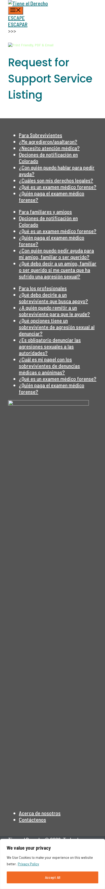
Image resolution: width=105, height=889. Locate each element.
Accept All (52, 877)
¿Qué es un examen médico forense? (57, 187)
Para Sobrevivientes (40, 135)
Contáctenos (32, 819)
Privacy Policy (28, 864)
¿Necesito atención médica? (49, 148)
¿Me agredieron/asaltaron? (48, 141)
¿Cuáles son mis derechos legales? (56, 180)
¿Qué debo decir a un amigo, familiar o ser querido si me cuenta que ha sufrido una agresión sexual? (57, 269)
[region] (52, 864)
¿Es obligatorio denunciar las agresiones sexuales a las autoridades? (50, 346)
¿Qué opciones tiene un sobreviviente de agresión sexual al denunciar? (56, 327)
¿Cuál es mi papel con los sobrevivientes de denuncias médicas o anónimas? (49, 365)
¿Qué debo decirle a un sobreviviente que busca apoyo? (53, 297)
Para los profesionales (43, 288)
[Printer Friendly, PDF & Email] (30, 44)
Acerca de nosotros (40, 813)
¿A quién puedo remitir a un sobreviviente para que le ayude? (54, 310)
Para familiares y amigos (45, 211)
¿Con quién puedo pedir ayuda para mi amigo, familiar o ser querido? (56, 253)
